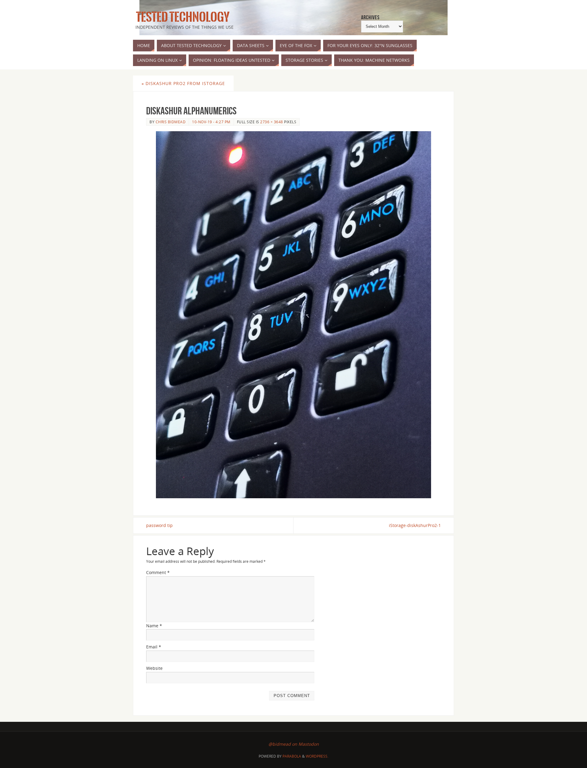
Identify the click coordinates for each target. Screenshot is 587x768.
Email (153, 647)
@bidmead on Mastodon (293, 744)
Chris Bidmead (171, 121)
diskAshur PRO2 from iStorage (183, 83)
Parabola (291, 756)
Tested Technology (181, 17)
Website (154, 668)
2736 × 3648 (271, 121)
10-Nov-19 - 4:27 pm (211, 121)
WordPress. (317, 756)
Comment (158, 572)
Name (154, 626)
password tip (159, 525)
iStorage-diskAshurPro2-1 (415, 525)
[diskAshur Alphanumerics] (293, 314)
